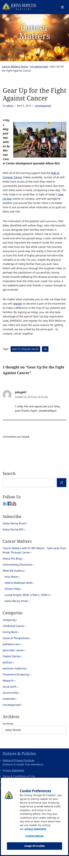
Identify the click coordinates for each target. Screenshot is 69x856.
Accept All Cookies (34, 845)
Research (8, 680)
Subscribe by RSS (13, 529)
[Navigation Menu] (62, 7)
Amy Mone (11, 576)
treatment (9, 698)
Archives (8, 723)
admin (9, 105)
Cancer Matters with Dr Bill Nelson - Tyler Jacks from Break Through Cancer (34, 550)
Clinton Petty (12, 589)
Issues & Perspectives (16, 638)
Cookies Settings (34, 835)
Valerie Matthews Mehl (18, 582)
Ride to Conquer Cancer (25, 349)
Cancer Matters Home (15, 66)
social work (9, 686)
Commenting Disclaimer (17, 564)
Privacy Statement (13, 770)
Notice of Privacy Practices (18, 760)
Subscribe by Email (14, 523)
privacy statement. (36, 828)
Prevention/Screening (16, 674)
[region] (34, 816)
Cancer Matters (34, 31)
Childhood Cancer (13, 626)
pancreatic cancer (13, 650)
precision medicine (14, 668)
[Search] (61, 482)
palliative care (11, 644)
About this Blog (12, 558)
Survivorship (10, 692)
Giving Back (10, 632)
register (17, 303)
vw (45, 349)
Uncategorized (39, 66)
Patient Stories (11, 656)
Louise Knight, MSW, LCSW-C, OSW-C (26, 595)
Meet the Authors (13, 570)
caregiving (9, 620)
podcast (7, 662)
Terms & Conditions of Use (19, 776)
